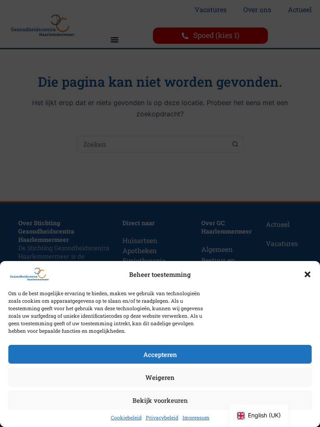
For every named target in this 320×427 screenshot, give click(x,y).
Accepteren (160, 354)
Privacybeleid (162, 417)
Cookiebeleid (126, 417)
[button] (307, 274)
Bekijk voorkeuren (160, 400)
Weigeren (160, 377)
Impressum (196, 417)
